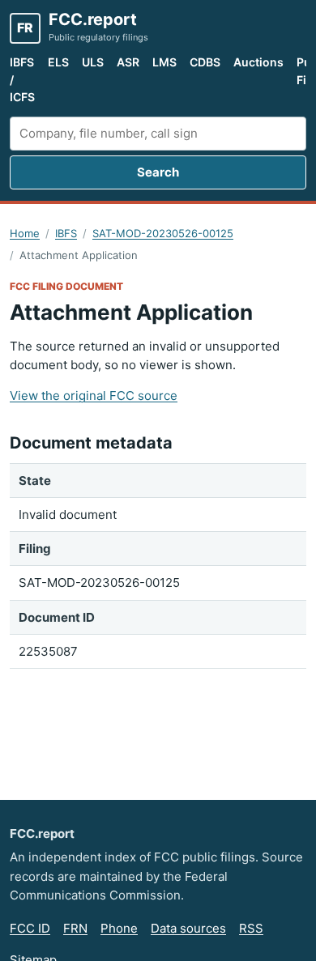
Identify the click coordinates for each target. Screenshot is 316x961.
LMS (164, 62)
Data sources (188, 928)
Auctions (258, 62)
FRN (75, 928)
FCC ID (30, 928)
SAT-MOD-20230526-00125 (162, 233)
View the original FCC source (93, 395)
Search (158, 172)
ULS (93, 62)
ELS (58, 62)
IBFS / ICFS (22, 79)
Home (25, 233)
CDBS (205, 62)
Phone (119, 928)
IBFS (66, 233)
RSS (251, 928)
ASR (128, 62)
